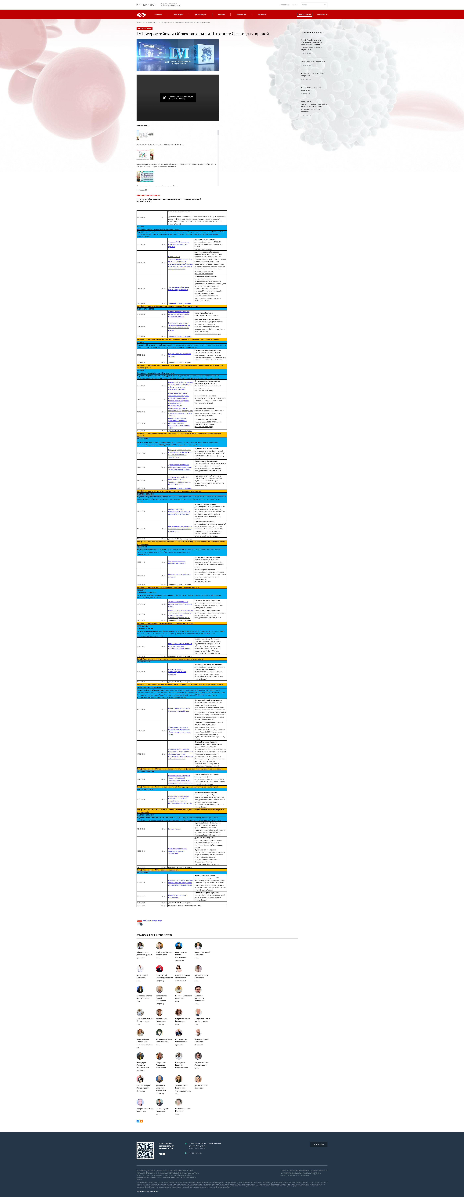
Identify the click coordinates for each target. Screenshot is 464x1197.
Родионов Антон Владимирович (201, 1063)
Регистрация (284, 4)
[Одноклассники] (141, 1121)
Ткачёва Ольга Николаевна (181, 1086)
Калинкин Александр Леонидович (200, 998)
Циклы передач (200, 14)
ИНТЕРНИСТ (147, 4)
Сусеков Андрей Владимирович (143, 1086)
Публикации (241, 14)
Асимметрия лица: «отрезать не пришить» (313, 74)
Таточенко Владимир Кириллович (161, 1087)
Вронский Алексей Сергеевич (202, 953)
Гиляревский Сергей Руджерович (164, 976)
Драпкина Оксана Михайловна (182, 976)
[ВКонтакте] (138, 1121)
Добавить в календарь (152, 921)
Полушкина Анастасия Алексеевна (161, 1064)
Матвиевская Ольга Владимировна (164, 1040)
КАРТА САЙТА (319, 1144)
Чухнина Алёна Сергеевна (201, 1086)
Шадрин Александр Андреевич (145, 1109)
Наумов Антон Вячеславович (181, 1040)
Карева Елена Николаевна (161, 1019)
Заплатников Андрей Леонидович (161, 998)
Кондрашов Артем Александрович (202, 1019)
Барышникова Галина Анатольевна (181, 954)
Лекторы (221, 14)
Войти (295, 4)
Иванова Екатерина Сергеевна (183, 997)
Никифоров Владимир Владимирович (143, 1064)
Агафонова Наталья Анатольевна (164, 953)
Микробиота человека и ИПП (313, 61)
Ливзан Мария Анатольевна (143, 1040)
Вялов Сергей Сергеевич (142, 976)
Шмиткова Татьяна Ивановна (183, 1109)
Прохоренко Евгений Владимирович (181, 1064)
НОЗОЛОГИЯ (321, 15)
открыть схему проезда (197, 1148)
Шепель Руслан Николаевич (162, 1109)
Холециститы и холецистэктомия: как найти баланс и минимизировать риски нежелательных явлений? (314, 106)
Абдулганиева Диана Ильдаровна (145, 953)
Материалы (262, 14)
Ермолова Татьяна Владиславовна (144, 997)
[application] (178, 98)
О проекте (158, 14)
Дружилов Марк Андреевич (201, 976)
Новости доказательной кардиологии (311, 89)
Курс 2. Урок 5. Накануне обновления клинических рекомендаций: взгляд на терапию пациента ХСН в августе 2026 (312, 45)
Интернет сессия (305, 15)
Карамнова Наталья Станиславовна (145, 1019)
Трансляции (178, 14)
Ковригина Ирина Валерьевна (182, 1019)
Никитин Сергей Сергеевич (201, 1040)
